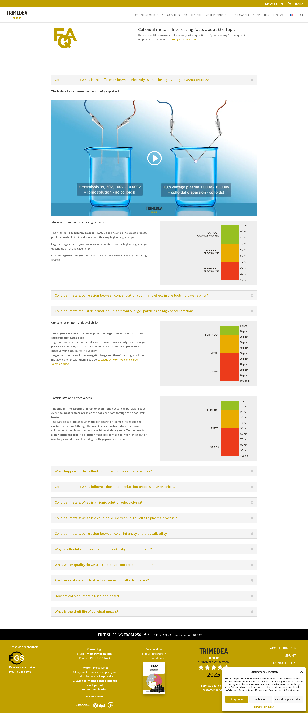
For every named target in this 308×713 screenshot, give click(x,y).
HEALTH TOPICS (273, 15)
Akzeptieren (237, 699)
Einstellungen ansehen (288, 699)
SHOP (256, 15)
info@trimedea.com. (184, 39)
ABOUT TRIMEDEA (283, 648)
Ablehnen (260, 699)
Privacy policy (260, 706)
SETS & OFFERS (171, 15)
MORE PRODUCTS (215, 15)
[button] (301, 671)
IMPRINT (272, 706)
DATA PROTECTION (282, 663)
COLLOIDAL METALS (146, 15)
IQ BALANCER (241, 15)
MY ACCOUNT (275, 4)
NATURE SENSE (192, 15)
